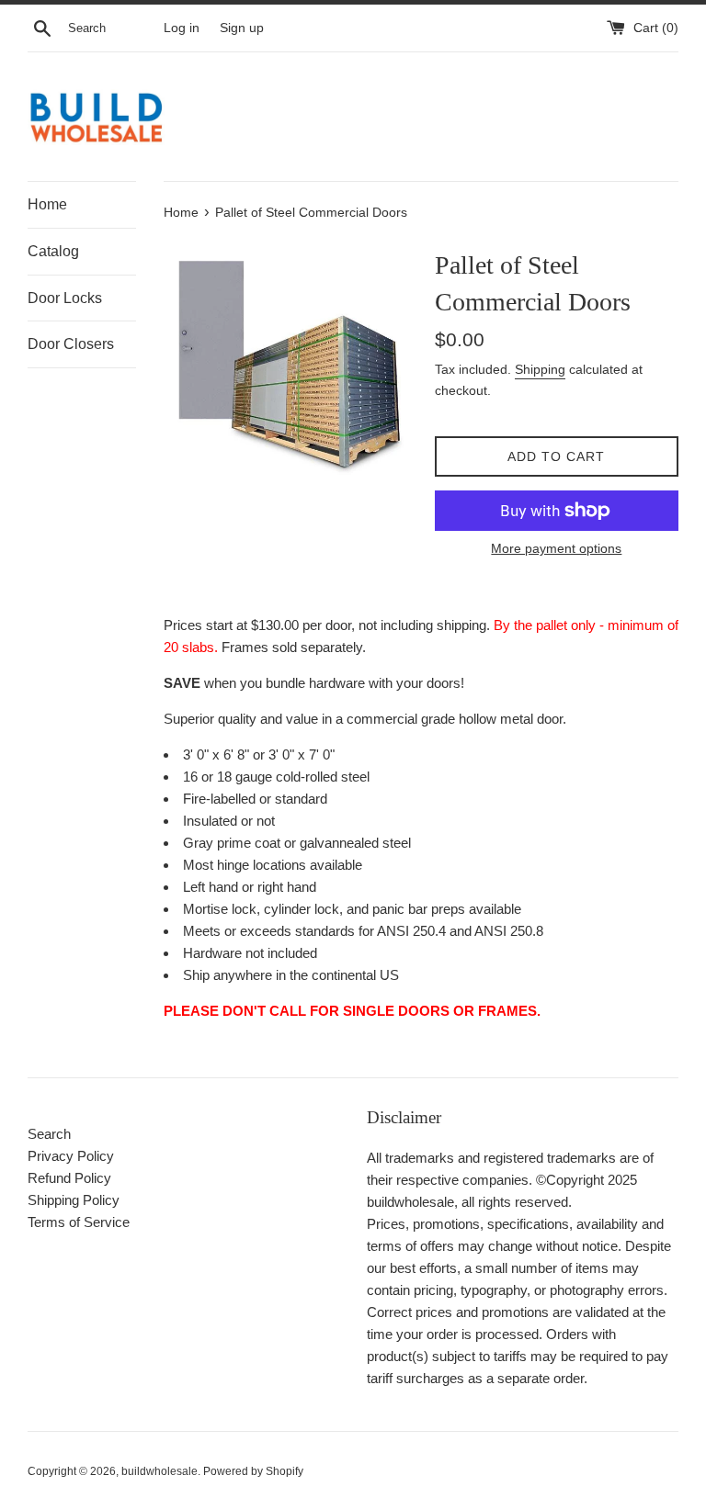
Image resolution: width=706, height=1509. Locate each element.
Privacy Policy (71, 1156)
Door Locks (65, 298)
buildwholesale (159, 1471)
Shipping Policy (74, 1200)
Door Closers (71, 344)
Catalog (53, 251)
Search (49, 1134)
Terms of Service (79, 1222)
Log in (181, 28)
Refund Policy (69, 1178)
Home (47, 204)
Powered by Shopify (253, 1471)
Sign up (242, 28)
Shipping (540, 369)
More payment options (556, 548)
